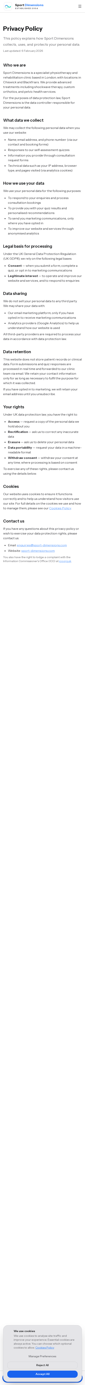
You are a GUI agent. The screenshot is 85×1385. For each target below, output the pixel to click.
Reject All (42, 1365)
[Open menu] (80, 6)
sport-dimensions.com (38, 551)
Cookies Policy (44, 1347)
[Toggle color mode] (72, 6)
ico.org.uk (65, 561)
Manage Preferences (42, 1356)
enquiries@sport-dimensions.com (42, 545)
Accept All (43, 1374)
